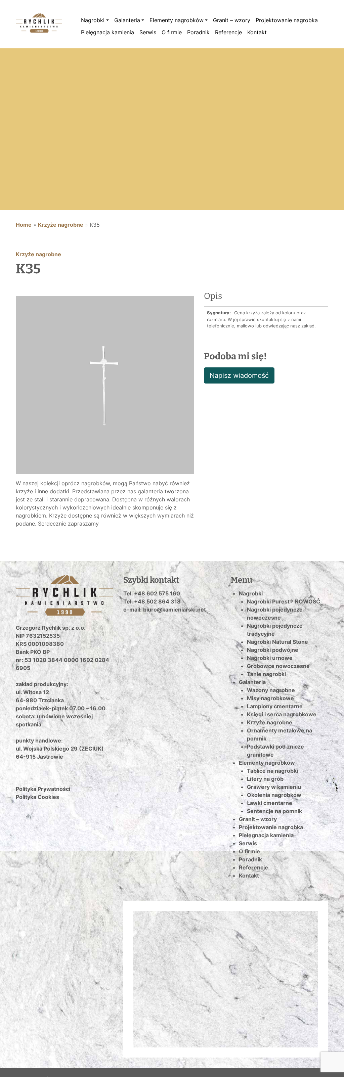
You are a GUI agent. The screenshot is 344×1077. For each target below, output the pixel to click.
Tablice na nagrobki (272, 770)
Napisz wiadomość (239, 375)
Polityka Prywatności (43, 789)
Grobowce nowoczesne (278, 666)
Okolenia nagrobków (274, 795)
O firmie (172, 32)
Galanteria (127, 20)
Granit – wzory (231, 20)
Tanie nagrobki (266, 674)
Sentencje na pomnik (274, 811)
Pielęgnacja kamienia (107, 32)
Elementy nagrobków (176, 20)
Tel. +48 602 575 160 (151, 593)
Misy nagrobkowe (270, 698)
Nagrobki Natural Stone (277, 641)
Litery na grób (265, 778)
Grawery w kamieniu (274, 786)
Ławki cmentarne (269, 803)
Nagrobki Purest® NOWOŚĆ (283, 601)
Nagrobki (92, 20)
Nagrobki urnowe (270, 658)
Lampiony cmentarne (275, 706)
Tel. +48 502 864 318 (152, 601)
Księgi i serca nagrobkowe (281, 714)
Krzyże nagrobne (60, 224)
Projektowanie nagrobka (287, 20)
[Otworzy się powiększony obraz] (105, 384)
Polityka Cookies (37, 797)
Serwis (147, 32)
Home (24, 224)
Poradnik (198, 32)
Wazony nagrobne (271, 690)
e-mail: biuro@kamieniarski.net (164, 609)
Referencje (228, 32)
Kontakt (257, 32)
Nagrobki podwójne (272, 649)
